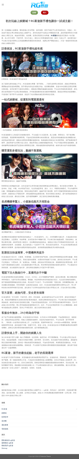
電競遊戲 (5, 429)
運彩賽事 (5, 425)
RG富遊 (53, 35)
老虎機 (4, 421)
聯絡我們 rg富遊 (7, 445)
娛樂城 (4, 413)
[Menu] (3, 4)
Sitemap (4, 448)
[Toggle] (76, 409)
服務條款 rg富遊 (7, 443)
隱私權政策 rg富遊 (8, 440)
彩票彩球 (5, 417)
